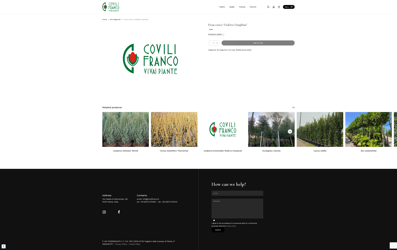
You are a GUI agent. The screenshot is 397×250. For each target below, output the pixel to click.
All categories (115, 19)
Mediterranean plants (243, 50)
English (232, 7)
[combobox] (216, 34)
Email (214, 189)
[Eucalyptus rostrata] (271, 129)
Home (104, 19)
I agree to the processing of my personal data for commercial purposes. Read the (234, 224)
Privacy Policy (121, 244)
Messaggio (215, 197)
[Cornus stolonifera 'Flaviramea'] (174, 129)
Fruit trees (231, 50)
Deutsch (253, 7)
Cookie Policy (134, 244)
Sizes (211, 29)
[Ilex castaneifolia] (368, 129)
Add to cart (258, 43)
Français (242, 7)
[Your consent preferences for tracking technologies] (4, 246)
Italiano (222, 7)
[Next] (290, 131)
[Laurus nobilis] (320, 129)
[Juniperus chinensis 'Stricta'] (125, 129)
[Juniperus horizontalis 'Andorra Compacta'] (223, 129)
